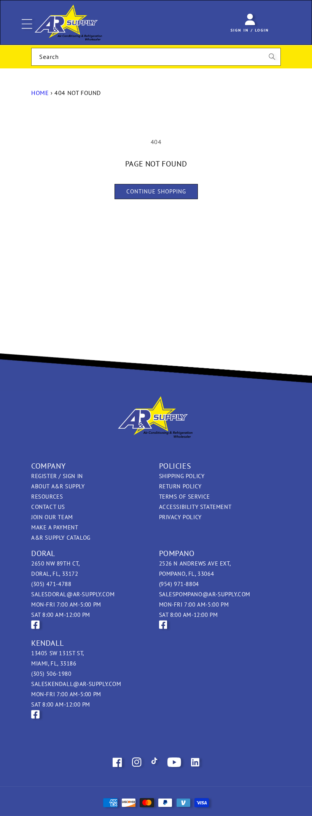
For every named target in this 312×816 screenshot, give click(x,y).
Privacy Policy (180, 517)
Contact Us (48, 506)
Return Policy (180, 486)
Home (40, 93)
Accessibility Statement (195, 506)
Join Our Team (52, 517)
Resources (47, 496)
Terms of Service (184, 496)
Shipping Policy (182, 476)
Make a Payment (54, 527)
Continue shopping (156, 191)
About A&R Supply (58, 486)
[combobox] (156, 56)
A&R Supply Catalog (61, 537)
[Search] (272, 56)
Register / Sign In (57, 476)
